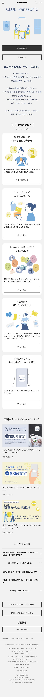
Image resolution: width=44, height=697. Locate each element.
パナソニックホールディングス (22, 667)
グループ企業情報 (33, 645)
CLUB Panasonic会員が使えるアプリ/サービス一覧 (22, 648)
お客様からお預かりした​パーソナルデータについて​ (22, 662)
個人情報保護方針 (31, 656)
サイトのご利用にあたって (22, 654)
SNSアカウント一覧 (17, 651)
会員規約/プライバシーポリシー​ (22, 659)
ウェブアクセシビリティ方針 (16, 656)
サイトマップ (28, 651)
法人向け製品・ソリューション (16, 645)
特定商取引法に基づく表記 (22, 664)
